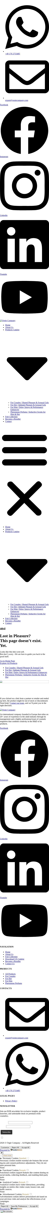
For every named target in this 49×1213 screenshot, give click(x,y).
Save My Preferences (19, 1206)
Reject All (15, 1148)
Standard (22, 1158)
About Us (9, 327)
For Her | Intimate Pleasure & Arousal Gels (28, 405)
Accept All (25, 1148)
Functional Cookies (11, 1170)
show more (7, 1155)
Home (7, 325)
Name (3, 1126)
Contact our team (17, 703)
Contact (8, 421)
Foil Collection (11, 417)
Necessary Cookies (10, 1158)
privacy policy (19, 1138)
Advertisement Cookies (12, 1194)
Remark (22, 1170)
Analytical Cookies (10, 1182)
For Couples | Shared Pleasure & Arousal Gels (29, 402)
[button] (24, 474)
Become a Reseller (13, 419)
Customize (5, 1148)
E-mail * (4, 1122)
